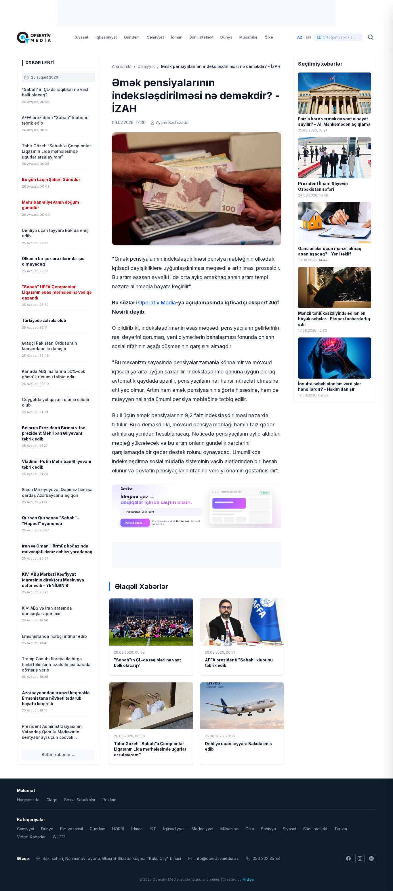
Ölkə (269, 37)
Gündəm (132, 37)
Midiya (248, 879)
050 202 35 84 (267, 858)
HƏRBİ (118, 828)
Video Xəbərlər (31, 836)
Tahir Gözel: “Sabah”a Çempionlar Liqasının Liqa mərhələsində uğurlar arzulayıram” (150, 749)
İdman (177, 37)
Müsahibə (248, 37)
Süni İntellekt (202, 37)
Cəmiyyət (155, 37)
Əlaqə (51, 799)
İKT (153, 828)
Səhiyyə (268, 828)
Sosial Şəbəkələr (80, 799)
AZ (299, 37)
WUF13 (59, 836)
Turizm (340, 828)
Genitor (196, 506)
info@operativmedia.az (217, 858)
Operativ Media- (158, 302)
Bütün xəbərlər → (58, 754)
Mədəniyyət (202, 828)
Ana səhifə (121, 66)
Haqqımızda (28, 799)
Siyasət (81, 37)
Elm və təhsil (71, 828)
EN (308, 37)
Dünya (226, 37)
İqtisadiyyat (106, 37)
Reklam (109, 799)
